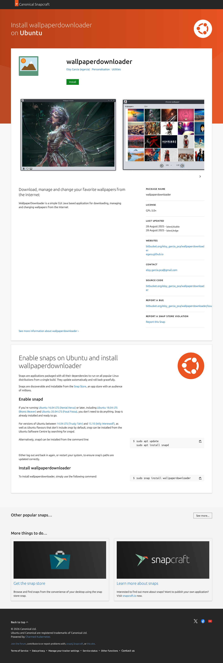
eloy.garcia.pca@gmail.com (161, 270)
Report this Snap (155, 321)
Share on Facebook (203, 621)
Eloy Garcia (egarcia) (78, 69)
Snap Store (80, 386)
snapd (69, 643)
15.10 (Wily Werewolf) (101, 423)
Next (200, 176)
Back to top (18, 622)
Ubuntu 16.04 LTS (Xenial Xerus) (57, 407)
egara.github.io (154, 254)
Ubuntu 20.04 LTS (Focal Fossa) (59, 411)
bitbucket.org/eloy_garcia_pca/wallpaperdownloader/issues (180, 305)
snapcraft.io (129, 595)
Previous (191, 176)
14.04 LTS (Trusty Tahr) (70, 423)
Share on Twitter (196, 621)
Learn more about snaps (137, 583)
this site (91, 643)
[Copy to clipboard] (200, 441)
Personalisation (101, 69)
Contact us (128, 650)
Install (72, 81)
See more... (202, 515)
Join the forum (18, 643)
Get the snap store (29, 583)
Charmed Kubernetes (37, 636)
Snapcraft (78, 643)
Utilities (116, 69)
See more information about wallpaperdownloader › (49, 330)
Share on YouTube (210, 621)
